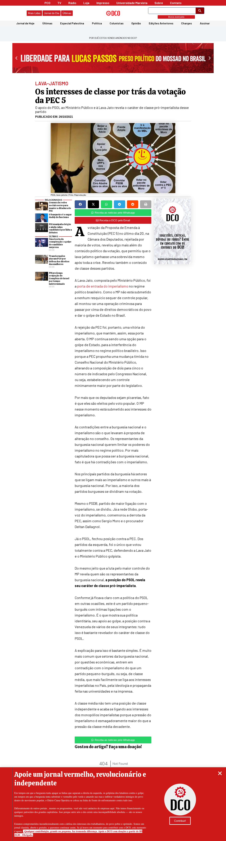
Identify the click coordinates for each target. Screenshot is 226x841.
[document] (113, 420)
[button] (219, 773)
